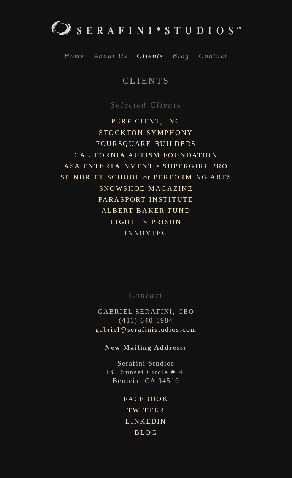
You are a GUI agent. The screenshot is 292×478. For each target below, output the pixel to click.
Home (74, 56)
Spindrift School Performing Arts (146, 177)
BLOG (146, 432)
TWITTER (146, 410)
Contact (213, 56)
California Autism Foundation (146, 155)
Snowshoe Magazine (146, 188)
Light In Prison (146, 222)
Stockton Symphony (146, 132)
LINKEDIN (146, 421)
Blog (181, 56)
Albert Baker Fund (146, 210)
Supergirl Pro (195, 166)
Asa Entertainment (109, 166)
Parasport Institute (145, 199)
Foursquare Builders (146, 143)
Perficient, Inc (146, 121)
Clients (150, 56)
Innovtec (146, 233)
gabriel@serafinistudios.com (146, 329)
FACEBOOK (146, 399)
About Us (111, 56)
